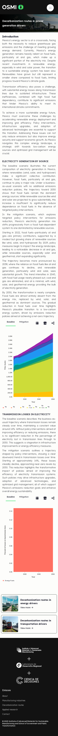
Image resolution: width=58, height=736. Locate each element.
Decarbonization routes (13, 705)
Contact (6, 714)
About (5, 696)
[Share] (53, 323)
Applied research (10, 709)
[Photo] (45, 323)
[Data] (37, 323)
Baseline (11, 322)
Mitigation (24, 322)
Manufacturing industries (13, 700)
